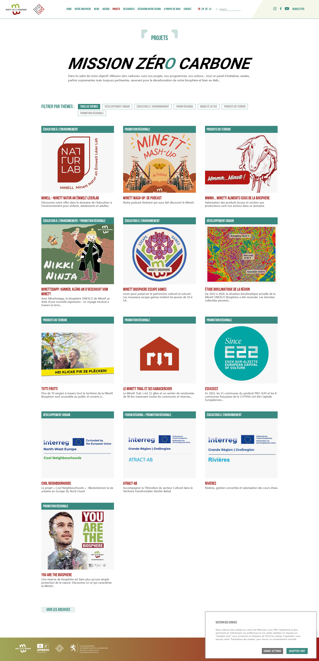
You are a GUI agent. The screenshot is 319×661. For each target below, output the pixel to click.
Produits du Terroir (235, 106)
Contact (187, 9)
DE (206, 9)
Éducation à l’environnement (153, 106)
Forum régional (184, 106)
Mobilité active (208, 106)
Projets (116, 9)
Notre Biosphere (83, 9)
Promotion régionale (92, 113)
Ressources (129, 9)
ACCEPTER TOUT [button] (297, 651)
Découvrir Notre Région (149, 9)
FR (199, 9)
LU (210, 9)
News (96, 9)
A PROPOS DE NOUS (172, 9)
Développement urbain (117, 106)
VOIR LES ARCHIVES (58, 610)
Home (69, 9)
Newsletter (298, 9)
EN (203, 9)
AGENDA (105, 9)
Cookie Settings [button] (272, 651)
